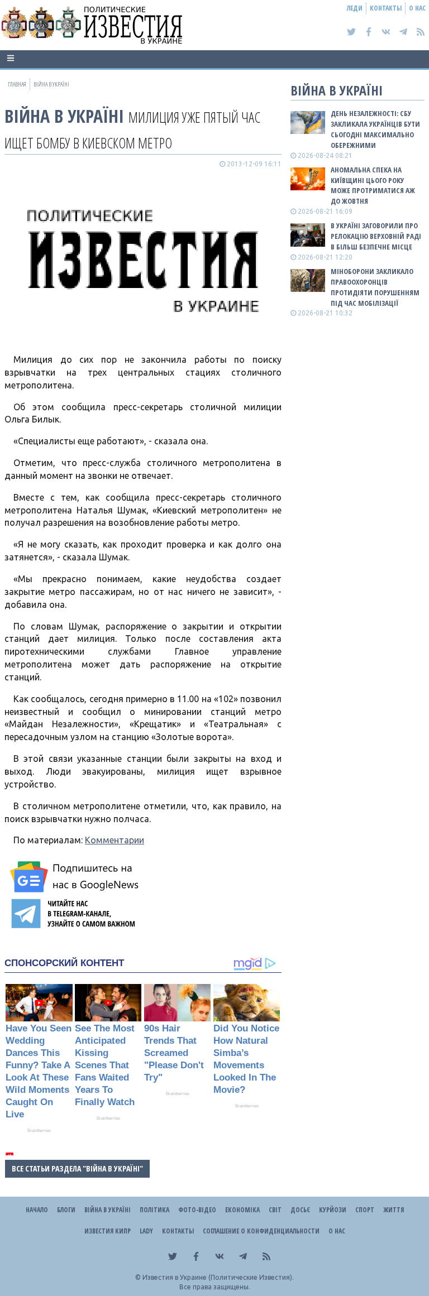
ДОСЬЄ (300, 1210)
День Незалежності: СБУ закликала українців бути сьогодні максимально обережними (375, 129)
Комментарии (114, 840)
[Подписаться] (76, 877)
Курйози (332, 1210)
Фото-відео (197, 1210)
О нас (417, 8)
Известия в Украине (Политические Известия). (218, 1277)
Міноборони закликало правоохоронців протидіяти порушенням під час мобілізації (375, 287)
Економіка (242, 1210)
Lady (146, 1231)
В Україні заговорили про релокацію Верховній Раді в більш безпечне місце (376, 236)
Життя (393, 1210)
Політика (154, 1210)
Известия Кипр (107, 1231)
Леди (355, 8)
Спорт (364, 1210)
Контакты (386, 8)
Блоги (66, 1210)
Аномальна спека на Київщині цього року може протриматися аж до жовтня (373, 186)
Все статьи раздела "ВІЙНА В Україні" (77, 1168)
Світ (275, 1210)
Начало (37, 1210)
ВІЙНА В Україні (64, 116)
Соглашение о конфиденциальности (261, 1231)
